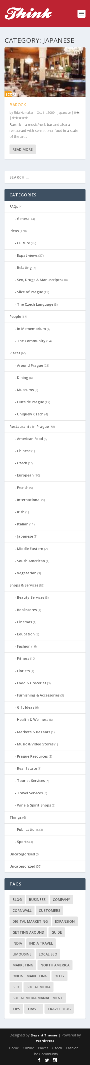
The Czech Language (35, 304)
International (28, 499)
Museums (25, 389)
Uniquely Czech (30, 414)
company (61, 899)
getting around (28, 932)
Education (26, 634)
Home (14, 1048)
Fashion (23, 646)
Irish (20, 512)
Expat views (27, 255)
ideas (14, 230)
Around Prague (30, 365)
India (17, 943)
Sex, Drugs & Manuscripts (39, 279)
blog (17, 899)
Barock (18, 105)
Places (15, 353)
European (25, 475)
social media (38, 987)
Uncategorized (22, 866)
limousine (22, 954)
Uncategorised (22, 854)
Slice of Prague (30, 292)
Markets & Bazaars (33, 732)
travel (33, 1008)
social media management (37, 997)
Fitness (23, 658)
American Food (30, 438)
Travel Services (30, 793)
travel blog (59, 1008)
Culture (23, 243)
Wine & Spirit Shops (34, 805)
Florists (23, 670)
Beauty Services (30, 597)
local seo (48, 954)
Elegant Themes (44, 1035)
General (23, 218)
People (15, 316)
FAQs (14, 206)
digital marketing (30, 921)
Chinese (23, 450)
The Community (31, 340)
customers (49, 910)
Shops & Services (24, 585)
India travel (41, 943)
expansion (65, 921)
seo (15, 987)
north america (55, 965)
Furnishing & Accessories (38, 695)
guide (57, 932)
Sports (22, 841)
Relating (24, 267)
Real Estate (27, 768)
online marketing (29, 976)
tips (16, 1008)
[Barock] (45, 72)
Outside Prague (30, 402)
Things (16, 817)
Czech (22, 463)
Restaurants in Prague (29, 426)
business (37, 899)
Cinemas (24, 622)
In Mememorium (31, 328)
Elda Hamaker (24, 112)
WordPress (45, 1040)
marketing (22, 965)
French (22, 487)
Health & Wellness (32, 719)
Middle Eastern (30, 548)
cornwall (22, 910)
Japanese (64, 112)
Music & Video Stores (35, 744)
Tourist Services (31, 780)
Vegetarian (26, 573)
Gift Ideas (25, 707)
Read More (22, 149)
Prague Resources (32, 756)
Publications (27, 829)
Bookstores (27, 609)
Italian (22, 524)
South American (31, 560)
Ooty (59, 976)
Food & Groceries (31, 683)
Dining (22, 377)
